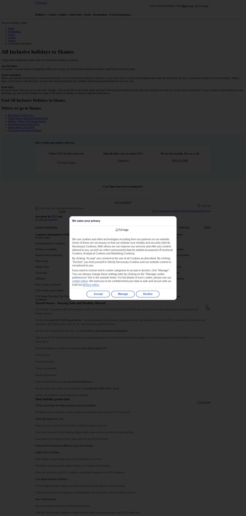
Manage (123, 294)
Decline (148, 294)
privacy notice (91, 284)
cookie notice (80, 281)
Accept (98, 294)
